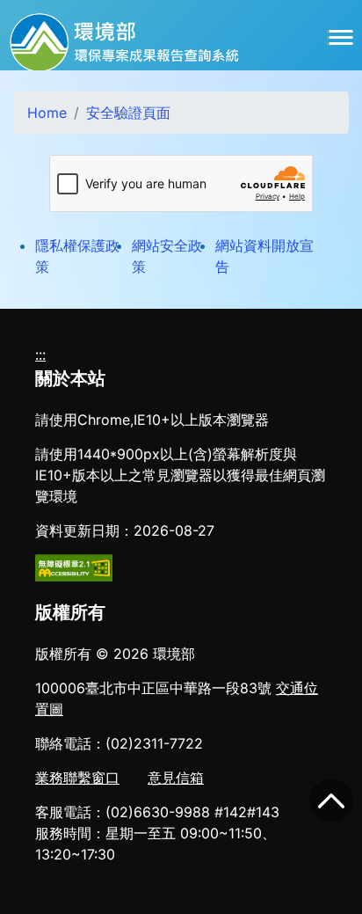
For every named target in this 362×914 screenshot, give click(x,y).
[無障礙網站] (73, 566)
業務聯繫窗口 (77, 777)
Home (47, 112)
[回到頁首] (331, 801)
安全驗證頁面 (128, 112)
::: (40, 354)
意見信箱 (176, 777)
